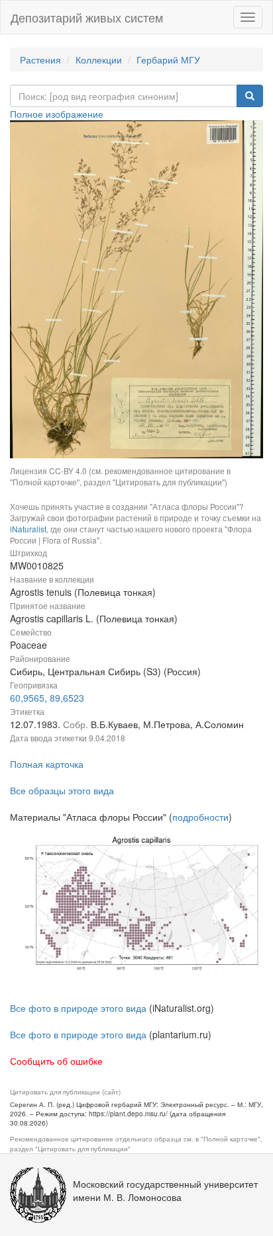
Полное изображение (56, 113)
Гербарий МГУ (168, 59)
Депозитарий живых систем (87, 17)
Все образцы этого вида (62, 790)
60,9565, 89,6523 (47, 697)
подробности (200, 816)
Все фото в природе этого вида (78, 1007)
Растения (40, 59)
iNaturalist (28, 528)
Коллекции (99, 59)
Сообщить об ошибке (56, 1060)
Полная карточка (46, 763)
